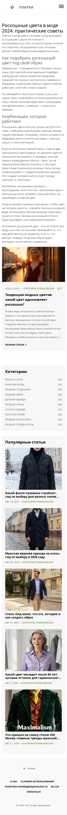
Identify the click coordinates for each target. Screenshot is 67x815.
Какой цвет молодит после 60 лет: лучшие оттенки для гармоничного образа (32, 676)
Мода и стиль (14, 379)
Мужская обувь (15, 414)
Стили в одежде (15, 409)
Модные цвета (14, 394)
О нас (13, 781)
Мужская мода (14, 384)
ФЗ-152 (55, 786)
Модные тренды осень (19, 424)
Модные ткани (14, 404)
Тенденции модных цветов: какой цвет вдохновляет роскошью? (29, 300)
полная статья (14, 344)
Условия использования (37, 781)
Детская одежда (15, 399)
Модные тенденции (17, 389)
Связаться (34, 792)
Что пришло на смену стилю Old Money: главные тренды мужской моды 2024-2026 (31, 736)
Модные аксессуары (18, 419)
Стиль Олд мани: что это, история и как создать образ (32, 615)
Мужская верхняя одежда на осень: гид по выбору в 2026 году (32, 555)
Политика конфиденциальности (26, 786)
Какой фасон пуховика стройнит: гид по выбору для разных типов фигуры (30, 494)
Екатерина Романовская (38, 288)
